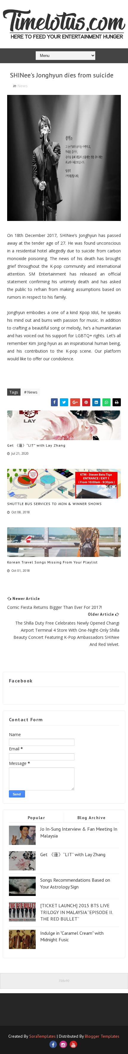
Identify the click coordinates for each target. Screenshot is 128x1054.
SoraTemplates (42, 1036)
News (23, 85)
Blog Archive (91, 817)
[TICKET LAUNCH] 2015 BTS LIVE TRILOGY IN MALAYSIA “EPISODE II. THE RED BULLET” (76, 912)
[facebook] (53, 1044)
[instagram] (63, 1044)
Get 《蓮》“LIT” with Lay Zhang (36, 445)
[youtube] (73, 1044)
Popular (36, 817)
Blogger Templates (102, 1036)
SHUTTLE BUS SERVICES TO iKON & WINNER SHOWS (54, 503)
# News (31, 392)
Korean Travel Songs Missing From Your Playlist (52, 562)
